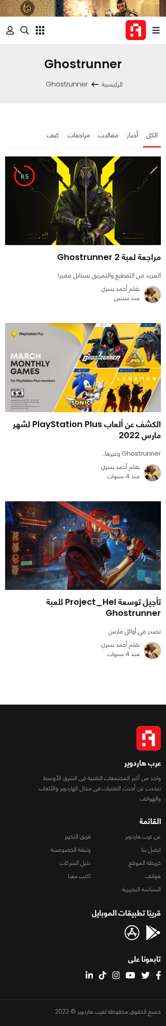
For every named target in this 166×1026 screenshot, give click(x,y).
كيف (53, 135)
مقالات (108, 135)
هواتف (153, 876)
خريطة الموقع (145, 862)
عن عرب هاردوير (143, 836)
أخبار (132, 135)
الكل (151, 135)
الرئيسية (112, 84)
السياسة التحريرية (141, 889)
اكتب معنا (79, 876)
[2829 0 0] (83, 367)
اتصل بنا (151, 849)
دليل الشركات (75, 862)
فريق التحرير (78, 836)
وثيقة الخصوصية (71, 849)
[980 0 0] (83, 545)
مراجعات (79, 135)
